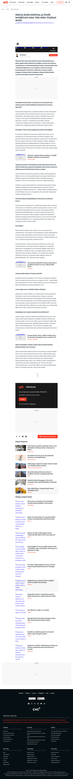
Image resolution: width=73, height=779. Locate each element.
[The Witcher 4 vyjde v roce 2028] (20, 612)
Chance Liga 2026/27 (57, 722)
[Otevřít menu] (69, 2)
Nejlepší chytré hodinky (32, 758)
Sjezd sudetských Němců (56, 733)
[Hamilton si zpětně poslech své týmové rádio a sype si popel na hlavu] (20, 636)
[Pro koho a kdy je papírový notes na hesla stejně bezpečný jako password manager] (20, 570)
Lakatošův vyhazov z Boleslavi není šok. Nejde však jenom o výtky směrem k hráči (42, 595)
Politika (53, 727)
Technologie (30, 748)
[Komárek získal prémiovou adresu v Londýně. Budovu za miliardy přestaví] (20, 474)
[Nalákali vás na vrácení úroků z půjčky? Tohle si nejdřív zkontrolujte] (20, 585)
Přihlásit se (33, 404)
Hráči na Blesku (24, 720)
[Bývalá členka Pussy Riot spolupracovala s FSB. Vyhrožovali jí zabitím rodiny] (20, 623)
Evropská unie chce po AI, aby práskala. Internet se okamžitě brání (41, 456)
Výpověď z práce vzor (55, 739)
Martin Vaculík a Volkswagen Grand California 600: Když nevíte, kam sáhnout (41, 534)
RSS (47, 693)
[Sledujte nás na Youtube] (41, 704)
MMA (4, 752)
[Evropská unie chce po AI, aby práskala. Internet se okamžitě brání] (20, 458)
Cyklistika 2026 (6, 764)
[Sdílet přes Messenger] (23, 436)
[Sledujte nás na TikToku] (44, 704)
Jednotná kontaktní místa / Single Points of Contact (35, 775)
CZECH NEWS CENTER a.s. (41, 770)
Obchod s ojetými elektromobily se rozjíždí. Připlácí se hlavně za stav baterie (42, 156)
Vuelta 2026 (66, 722)
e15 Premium (12, 2)
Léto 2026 (29, 727)
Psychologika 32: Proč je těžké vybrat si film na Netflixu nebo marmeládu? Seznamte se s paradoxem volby (42, 548)
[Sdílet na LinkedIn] (26, 436)
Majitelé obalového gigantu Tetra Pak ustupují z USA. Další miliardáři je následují (42, 481)
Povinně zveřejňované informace (61, 775)
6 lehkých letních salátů (32, 744)
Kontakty (21, 693)
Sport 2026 (6, 748)
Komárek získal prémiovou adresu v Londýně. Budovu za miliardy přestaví (40, 473)
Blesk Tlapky (16, 720)
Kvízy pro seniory (6, 737)
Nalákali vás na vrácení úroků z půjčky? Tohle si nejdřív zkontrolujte (41, 581)
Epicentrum (5, 731)
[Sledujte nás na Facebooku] (35, 704)
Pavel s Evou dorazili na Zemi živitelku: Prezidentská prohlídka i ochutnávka (40, 502)
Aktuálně (5, 727)
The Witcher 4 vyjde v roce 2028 (38, 610)
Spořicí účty (53, 754)
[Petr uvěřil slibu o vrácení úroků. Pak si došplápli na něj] (20, 491)
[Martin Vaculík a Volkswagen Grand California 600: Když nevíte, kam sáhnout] (20, 537)
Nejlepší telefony (30, 754)
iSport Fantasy (32, 720)
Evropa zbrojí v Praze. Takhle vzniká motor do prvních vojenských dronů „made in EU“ (42, 336)
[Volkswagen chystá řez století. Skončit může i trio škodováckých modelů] (20, 466)
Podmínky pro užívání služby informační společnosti (35, 773)
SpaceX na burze (30, 752)
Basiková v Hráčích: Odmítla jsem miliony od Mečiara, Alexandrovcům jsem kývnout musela (42, 647)
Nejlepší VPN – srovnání (32, 760)
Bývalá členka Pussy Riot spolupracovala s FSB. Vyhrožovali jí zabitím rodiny (42, 619)
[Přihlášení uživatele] (66, 2)
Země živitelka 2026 (55, 762)
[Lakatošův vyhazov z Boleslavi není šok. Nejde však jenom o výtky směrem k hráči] (20, 600)
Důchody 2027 (54, 758)
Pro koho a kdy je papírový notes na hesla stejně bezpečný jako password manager (41, 565)
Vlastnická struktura (19, 775)
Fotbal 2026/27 (6, 754)
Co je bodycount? (7, 741)
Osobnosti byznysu (15, 9)
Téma (7, 9)
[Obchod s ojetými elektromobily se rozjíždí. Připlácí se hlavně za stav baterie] (20, 157)
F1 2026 (4, 760)
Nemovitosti (55, 720)
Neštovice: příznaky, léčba (8, 733)
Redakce (28, 693)
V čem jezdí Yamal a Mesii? (8, 735)
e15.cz (3, 9)
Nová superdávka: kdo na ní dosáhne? (59, 731)
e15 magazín (44, 2)
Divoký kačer (53, 741)
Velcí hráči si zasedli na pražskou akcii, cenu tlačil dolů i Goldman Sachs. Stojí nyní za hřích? (42, 447)
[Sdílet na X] (20, 436)
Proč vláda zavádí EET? (56, 735)
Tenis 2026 (5, 758)
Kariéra (52, 693)
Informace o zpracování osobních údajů (55, 773)
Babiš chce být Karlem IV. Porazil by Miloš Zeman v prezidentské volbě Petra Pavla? (41, 518)
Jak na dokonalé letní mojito (33, 742)
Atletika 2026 (6, 762)
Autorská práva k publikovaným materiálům (13, 773)
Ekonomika (21, 2)
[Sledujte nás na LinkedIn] (29, 704)
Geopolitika (30, 2)
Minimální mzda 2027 (55, 760)
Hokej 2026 (5, 756)
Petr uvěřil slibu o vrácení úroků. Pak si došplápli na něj (41, 489)
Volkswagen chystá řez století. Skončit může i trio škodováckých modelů (42, 464)
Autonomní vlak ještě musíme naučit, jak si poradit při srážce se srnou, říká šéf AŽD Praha (42, 264)
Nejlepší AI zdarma (31, 756)
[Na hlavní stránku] (5, 2)
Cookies (66, 773)
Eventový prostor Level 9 (44, 722)
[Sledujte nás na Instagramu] (38, 704)
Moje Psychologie (7, 720)
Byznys (37, 2)
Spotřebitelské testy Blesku (44, 720)
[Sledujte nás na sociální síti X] (32, 704)
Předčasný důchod (55, 752)
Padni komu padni (55, 737)
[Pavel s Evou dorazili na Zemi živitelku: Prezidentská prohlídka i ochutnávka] (20, 507)
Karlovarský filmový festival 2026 (34, 731)
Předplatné (41, 693)
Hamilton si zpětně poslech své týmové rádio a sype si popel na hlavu (41, 633)
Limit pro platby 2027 (55, 756)
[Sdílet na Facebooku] (16, 436)
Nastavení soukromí (9, 775)
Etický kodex (50, 775)
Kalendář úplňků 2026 (7, 739)
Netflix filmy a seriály (31, 762)
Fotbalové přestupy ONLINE (30, 722)
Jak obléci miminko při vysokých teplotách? (36, 740)
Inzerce (34, 693)
